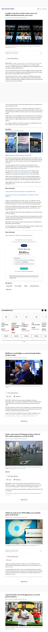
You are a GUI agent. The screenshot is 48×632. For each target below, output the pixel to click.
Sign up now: (7, 17)
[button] (39, 9)
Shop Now (6, 336)
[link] (8, 8)
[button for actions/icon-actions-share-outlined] (41, 53)
